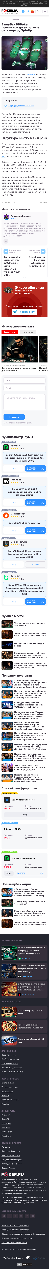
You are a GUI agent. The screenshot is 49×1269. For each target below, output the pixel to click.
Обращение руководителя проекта (17, 1234)
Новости (5, 1095)
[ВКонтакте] (4, 1216)
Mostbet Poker (18, 513)
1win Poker (16, 479)
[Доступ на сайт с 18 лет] (28, 1258)
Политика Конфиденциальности (15, 1225)
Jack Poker (6, 1123)
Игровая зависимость (11, 1238)
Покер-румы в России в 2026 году (31, 1040)
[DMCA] (24, 1264)
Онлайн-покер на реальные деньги (30, 1012)
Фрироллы (6, 1147)
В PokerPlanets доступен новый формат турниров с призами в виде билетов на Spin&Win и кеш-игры (31, 987)
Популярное (28, 332)
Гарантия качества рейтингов (14, 1242)
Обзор (13, 468)
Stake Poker (7, 1132)
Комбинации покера (10, 1059)
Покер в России (8, 1168)
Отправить (14, 417)
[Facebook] (15, 1216)
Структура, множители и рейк (21, 105)
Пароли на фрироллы (11, 1151)
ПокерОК (5, 1119)
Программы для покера (12, 1067)
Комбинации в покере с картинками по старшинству (30, 1026)
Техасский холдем (10, 1087)
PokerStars (6, 1136)
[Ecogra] (39, 1258)
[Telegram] (9, 1216)
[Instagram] (27, 1216)
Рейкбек (5, 1104)
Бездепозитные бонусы (12, 1159)
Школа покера (8, 1083)
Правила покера (9, 1055)
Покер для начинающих (12, 1164)
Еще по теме (9, 332)
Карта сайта (27, 1238)
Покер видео (7, 1091)
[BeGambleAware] (13, 1258)
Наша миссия (39, 1234)
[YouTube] (32, 1216)
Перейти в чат (26, 311)
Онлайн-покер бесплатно (12, 1072)
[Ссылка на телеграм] (27, 11)
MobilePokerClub (19, 542)
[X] (21, 1216)
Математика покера (10, 1100)
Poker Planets (28, 995)
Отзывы (35, 564)
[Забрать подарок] (32, 11)
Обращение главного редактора (15, 1230)
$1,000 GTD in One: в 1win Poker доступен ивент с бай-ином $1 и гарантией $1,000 (32, 969)
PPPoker (31, 74)
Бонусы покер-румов (11, 1155)
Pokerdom (15, 445)
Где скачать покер (10, 1063)
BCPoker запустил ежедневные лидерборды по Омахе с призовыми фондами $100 (31, 951)
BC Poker (15, 576)
